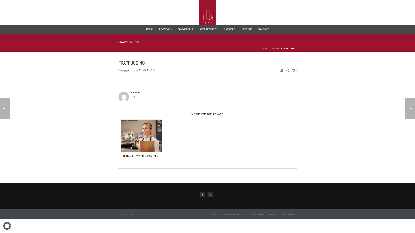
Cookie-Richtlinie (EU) (289, 215)
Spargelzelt (185, 29)
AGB (245, 215)
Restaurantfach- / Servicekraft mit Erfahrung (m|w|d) (142, 156)
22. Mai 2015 (145, 70)
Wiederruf (272, 215)
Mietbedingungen (258, 215)
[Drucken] (281, 70)
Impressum (214, 215)
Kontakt (263, 29)
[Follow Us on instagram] (210, 194)
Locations (165, 29)
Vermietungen (208, 29)
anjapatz (126, 70)
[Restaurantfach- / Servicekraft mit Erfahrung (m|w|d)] (141, 136)
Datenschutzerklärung (230, 215)
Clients (275, 49)
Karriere (229, 29)
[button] (7, 226)
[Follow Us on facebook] (202, 194)
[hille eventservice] (207, 12)
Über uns (247, 29)
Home (149, 29)
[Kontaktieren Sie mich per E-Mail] (133, 97)
